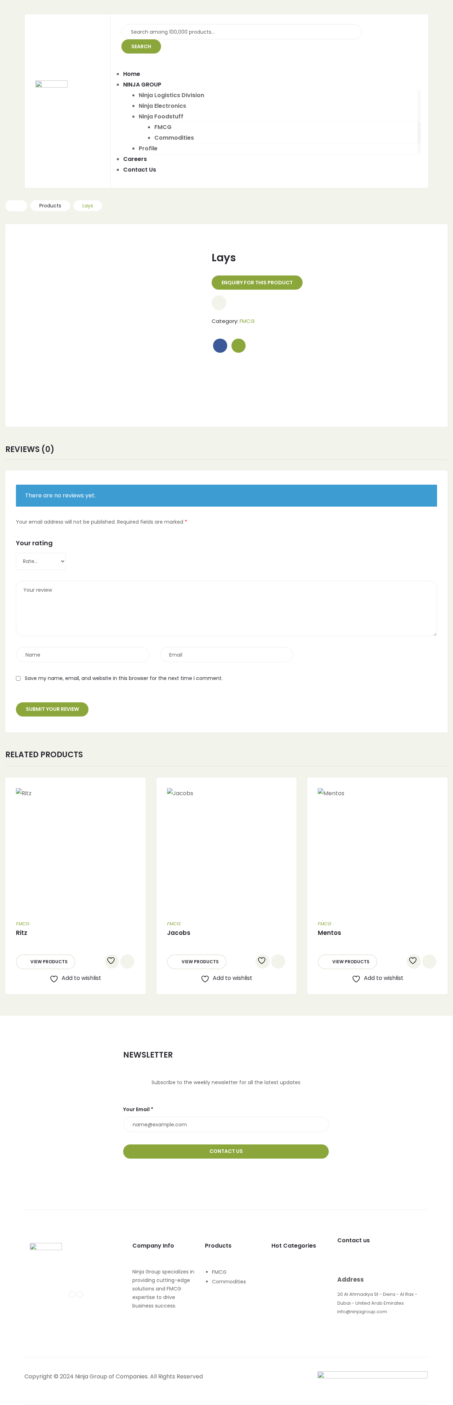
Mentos (329, 933)
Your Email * (138, 1109)
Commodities (229, 1281)
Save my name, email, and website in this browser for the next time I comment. (124, 678)
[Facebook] (72, 1294)
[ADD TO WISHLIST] (112, 961)
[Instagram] (79, 1294)
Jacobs (178, 933)
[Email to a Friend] (238, 346)
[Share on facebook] (220, 346)
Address (350, 1279)
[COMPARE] (219, 302)
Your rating (34, 543)
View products (49, 962)
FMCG (247, 321)
